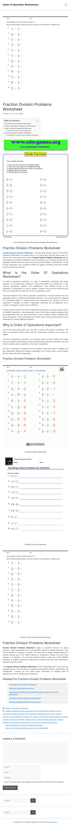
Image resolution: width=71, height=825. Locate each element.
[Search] (33, 800)
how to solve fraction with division (44, 722)
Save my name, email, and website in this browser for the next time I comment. (34, 782)
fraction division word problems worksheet (41, 720)
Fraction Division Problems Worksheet (18, 123)
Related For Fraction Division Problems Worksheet (23, 135)
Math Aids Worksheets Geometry (21, 688)
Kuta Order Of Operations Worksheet (23, 685)
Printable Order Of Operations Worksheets (25, 698)
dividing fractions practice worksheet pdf (20, 711)
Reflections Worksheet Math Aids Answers (25, 702)
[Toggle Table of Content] (36, 120)
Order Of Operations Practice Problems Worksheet (24, 725)
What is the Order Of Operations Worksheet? (20, 126)
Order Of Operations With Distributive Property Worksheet (26, 728)
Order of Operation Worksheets (20, 4)
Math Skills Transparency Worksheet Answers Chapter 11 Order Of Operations (33, 693)
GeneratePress (52, 822)
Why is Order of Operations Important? (18, 128)
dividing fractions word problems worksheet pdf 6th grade (33, 714)
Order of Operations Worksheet (16, 708)
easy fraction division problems (50, 717)
